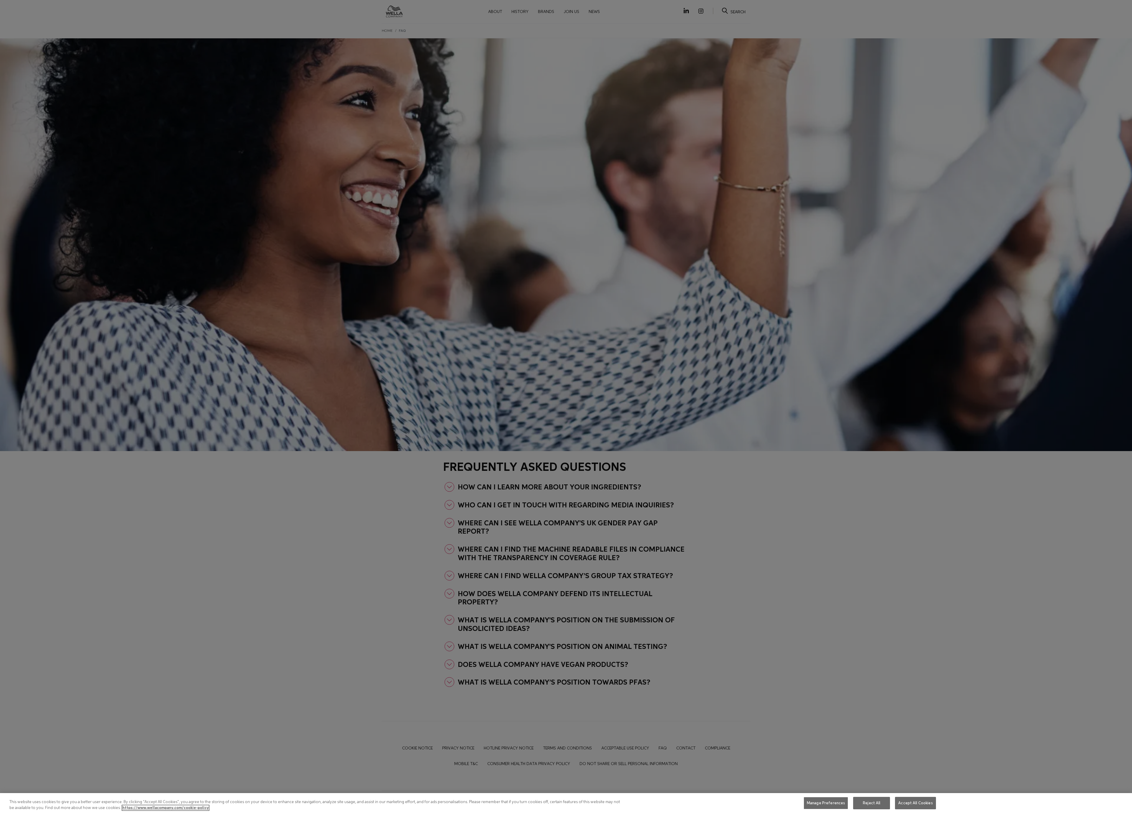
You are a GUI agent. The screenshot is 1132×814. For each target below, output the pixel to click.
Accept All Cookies (915, 803)
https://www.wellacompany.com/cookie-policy (165, 807)
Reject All (871, 803)
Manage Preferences (826, 803)
